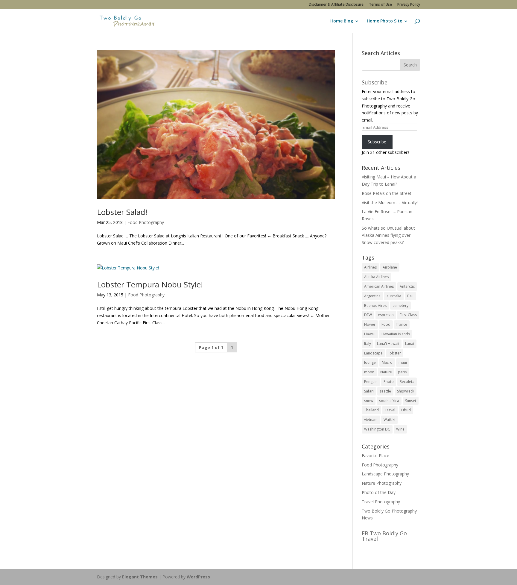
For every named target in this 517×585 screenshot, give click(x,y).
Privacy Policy (408, 5)
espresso (386, 314)
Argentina (372, 295)
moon (369, 372)
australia (394, 295)
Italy (367, 343)
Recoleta (407, 381)
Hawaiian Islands (395, 334)
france (401, 324)
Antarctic (407, 286)
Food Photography (145, 222)
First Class (408, 314)
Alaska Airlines (376, 276)
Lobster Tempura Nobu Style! (150, 284)
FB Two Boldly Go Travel (384, 536)
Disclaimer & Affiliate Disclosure (336, 5)
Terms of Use (380, 5)
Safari (369, 391)
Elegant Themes (140, 577)
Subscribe (377, 142)
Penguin (371, 381)
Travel (390, 410)
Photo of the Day (379, 492)
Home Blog (341, 21)
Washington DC (377, 429)
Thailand (371, 410)
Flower (369, 324)
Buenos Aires (375, 305)
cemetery (400, 305)
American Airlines (379, 286)
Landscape (373, 353)
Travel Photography (381, 501)
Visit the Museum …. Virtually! (390, 202)
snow (368, 400)
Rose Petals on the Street (386, 193)
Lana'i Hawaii (388, 343)
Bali (410, 295)
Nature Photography (382, 483)
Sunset (410, 400)
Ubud (406, 410)
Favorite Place (375, 455)
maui (403, 362)
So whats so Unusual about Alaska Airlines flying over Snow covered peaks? (388, 235)
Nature (386, 372)
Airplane (390, 267)
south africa (389, 400)
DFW (368, 314)
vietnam (371, 419)
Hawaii (369, 334)
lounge (370, 362)
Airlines (370, 267)
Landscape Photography (385, 474)
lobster (395, 353)
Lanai (409, 343)
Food (385, 324)
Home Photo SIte (384, 21)
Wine (400, 429)
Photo (389, 381)
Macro (387, 362)
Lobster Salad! (122, 212)
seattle (385, 391)
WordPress (198, 577)
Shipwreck (405, 391)
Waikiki (389, 419)
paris (402, 372)
